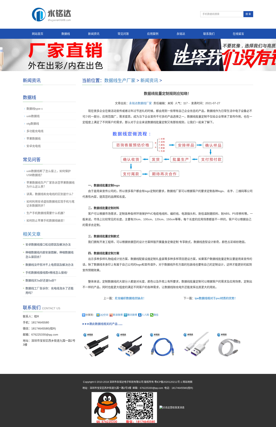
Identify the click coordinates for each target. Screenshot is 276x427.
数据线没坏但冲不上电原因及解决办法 (49, 264)
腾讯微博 (132, 315)
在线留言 (238, 33)
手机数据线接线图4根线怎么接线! (46, 272)
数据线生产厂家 (119, 80)
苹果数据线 (33, 138)
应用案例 (152, 33)
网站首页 (37, 33)
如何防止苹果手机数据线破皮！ (46, 220)
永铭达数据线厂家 (140, 103)
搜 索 (248, 14)
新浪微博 (118, 315)
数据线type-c (34, 108)
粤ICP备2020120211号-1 (168, 382)
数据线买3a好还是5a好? (40, 280)
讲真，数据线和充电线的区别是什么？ (50, 194)
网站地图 (187, 382)
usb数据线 (33, 116)
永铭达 (181, 33)
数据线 (65, 33)
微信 (156, 315)
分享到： (90, 315)
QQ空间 (104, 315)
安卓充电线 (33, 146)
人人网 (145, 315)
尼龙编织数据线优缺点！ (130, 298)
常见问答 (123, 33)
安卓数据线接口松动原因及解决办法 (48, 244)
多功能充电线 (34, 131)
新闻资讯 (93, 33)
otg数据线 (32, 123)
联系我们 (209, 33)
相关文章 (32, 234)
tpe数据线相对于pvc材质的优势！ (216, 298)
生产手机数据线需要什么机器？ (46, 213)
